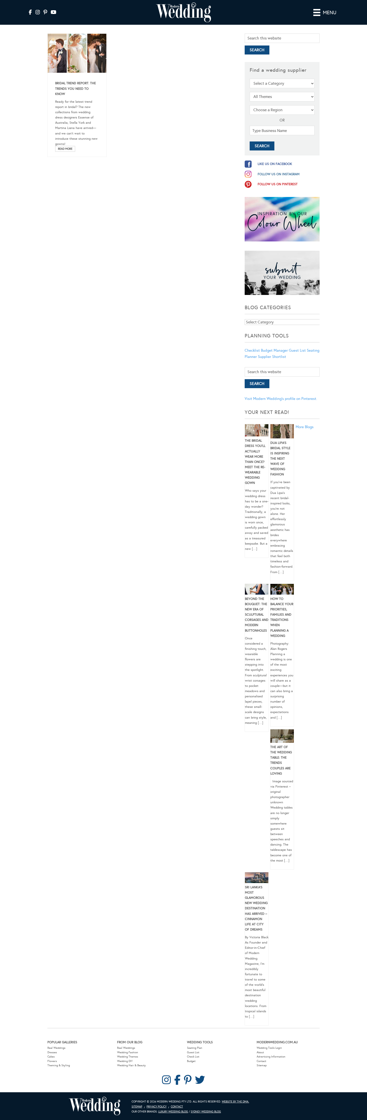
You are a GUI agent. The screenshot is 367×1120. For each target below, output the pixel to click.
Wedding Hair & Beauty (131, 1065)
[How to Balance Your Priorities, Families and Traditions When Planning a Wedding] (282, 590)
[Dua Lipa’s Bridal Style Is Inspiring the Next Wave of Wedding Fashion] (282, 432)
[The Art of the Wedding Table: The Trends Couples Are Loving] (282, 737)
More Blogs (305, 427)
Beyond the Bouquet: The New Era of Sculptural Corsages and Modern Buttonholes (256, 615)
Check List (193, 1056)
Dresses (52, 1052)
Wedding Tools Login (269, 1048)
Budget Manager (274, 350)
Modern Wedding (94, 1106)
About (260, 1052)
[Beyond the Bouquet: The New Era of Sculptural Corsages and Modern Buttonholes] (256, 590)
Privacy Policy (157, 1106)
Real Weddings (56, 1048)
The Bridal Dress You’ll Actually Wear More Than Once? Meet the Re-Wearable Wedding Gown (255, 462)
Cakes (51, 1056)
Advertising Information (271, 1056)
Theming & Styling (58, 1065)
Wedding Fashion (127, 1052)
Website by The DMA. (235, 1101)
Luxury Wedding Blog (173, 1111)
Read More (65, 148)
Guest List (297, 350)
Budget (191, 1061)
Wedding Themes (127, 1056)
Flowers (52, 1061)
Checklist (252, 350)
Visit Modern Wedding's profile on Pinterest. (281, 398)
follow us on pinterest (278, 184)
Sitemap (262, 1065)
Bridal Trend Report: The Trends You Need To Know (75, 88)
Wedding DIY (125, 1061)
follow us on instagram (279, 174)
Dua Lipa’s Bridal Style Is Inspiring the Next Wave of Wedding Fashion (280, 459)
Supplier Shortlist (272, 356)
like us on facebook (275, 164)
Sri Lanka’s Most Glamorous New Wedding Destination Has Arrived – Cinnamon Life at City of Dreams (256, 908)
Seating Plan (194, 1048)
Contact (261, 1061)
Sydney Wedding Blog (206, 1111)
